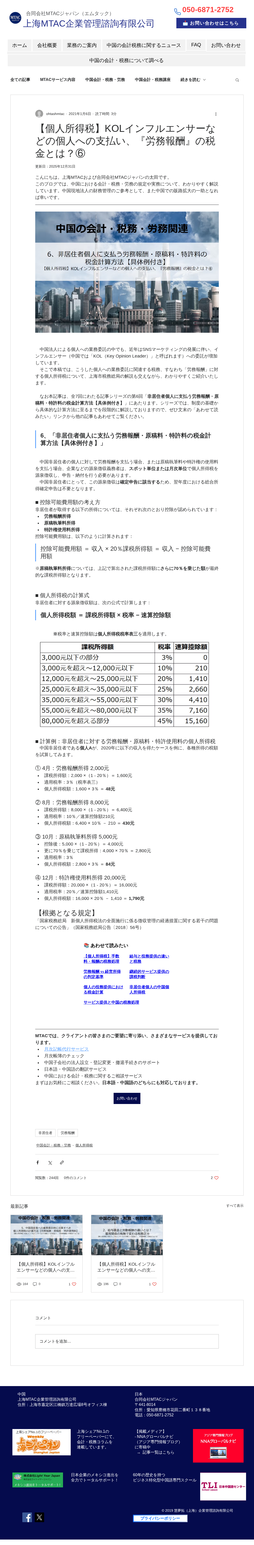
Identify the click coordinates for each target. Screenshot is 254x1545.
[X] (39, 1517)
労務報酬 (68, 1133)
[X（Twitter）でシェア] (49, 1162)
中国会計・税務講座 (153, 79)
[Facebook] (27, 1517)
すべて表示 (235, 1206)
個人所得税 (84, 1145)
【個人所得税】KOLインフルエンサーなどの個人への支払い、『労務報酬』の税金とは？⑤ (46, 1267)
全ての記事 (20, 79)
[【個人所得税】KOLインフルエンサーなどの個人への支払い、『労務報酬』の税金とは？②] (127, 1235)
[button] (237, 80)
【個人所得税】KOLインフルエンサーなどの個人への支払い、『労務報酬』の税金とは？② (126, 1267)
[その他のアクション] (216, 114)
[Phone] (177, 12)
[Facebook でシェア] (37, 1162)
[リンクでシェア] (62, 1162)
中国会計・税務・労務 (105, 79)
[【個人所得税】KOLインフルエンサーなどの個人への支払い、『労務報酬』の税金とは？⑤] (46, 1235)
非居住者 (45, 1133)
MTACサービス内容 (57, 79)
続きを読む (190, 79)
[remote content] (127, 971)
